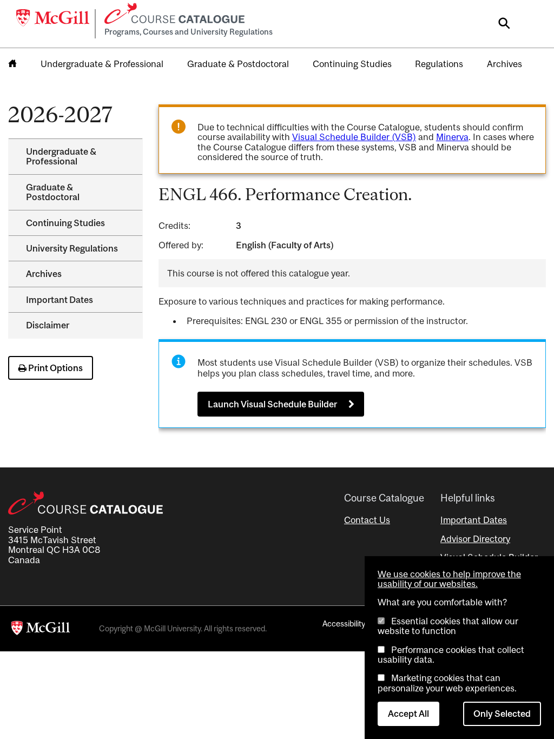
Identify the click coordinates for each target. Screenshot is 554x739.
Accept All (408, 713)
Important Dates (59, 299)
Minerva (452, 136)
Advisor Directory (475, 538)
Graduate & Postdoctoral (238, 63)
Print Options (55, 367)
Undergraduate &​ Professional (61, 156)
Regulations (439, 63)
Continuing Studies (352, 63)
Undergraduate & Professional (102, 63)
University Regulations (72, 248)
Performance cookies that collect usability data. (451, 654)
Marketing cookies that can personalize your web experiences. (447, 682)
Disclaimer (47, 325)
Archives (504, 63)
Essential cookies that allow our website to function (448, 626)
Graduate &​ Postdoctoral (53, 192)
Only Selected (502, 713)
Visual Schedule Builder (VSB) (354, 136)
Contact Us (367, 519)
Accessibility (343, 623)
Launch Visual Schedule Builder (272, 404)
